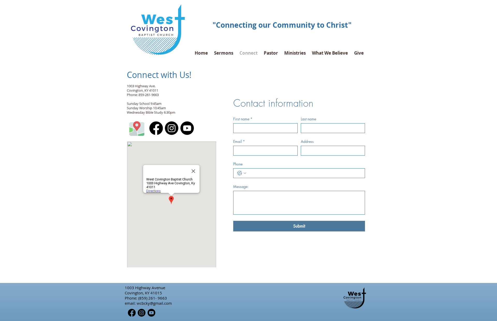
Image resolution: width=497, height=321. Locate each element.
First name (242, 119)
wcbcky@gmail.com (154, 303)
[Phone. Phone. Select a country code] (242, 173)
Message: (240, 186)
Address (307, 141)
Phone (238, 164)
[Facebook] (156, 128)
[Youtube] (187, 128)
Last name (308, 119)
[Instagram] (171, 128)
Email (239, 141)
